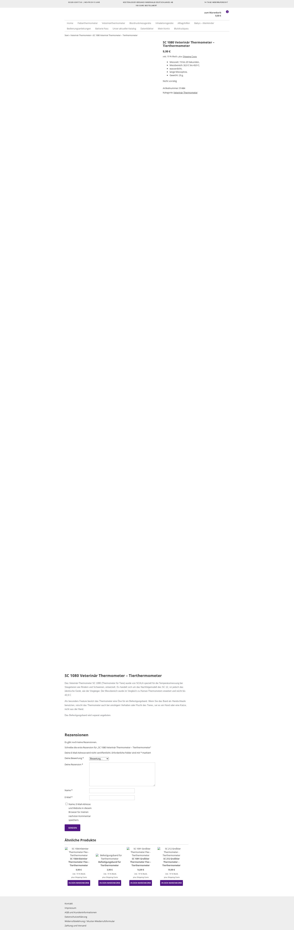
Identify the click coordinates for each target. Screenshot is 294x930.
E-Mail (68, 797)
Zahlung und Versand (75, 925)
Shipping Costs (190, 56)
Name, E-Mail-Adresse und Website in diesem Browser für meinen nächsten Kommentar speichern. (80, 812)
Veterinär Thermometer (81, 35)
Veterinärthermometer (113, 23)
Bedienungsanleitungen (79, 28)
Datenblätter (147, 28)
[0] (226, 15)
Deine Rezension (74, 764)
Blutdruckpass (181, 28)
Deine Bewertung (74, 758)
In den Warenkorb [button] (79, 882)
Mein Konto (164, 28)
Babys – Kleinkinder (204, 23)
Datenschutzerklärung (76, 916)
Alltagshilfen (184, 23)
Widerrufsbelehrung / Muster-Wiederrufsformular (90, 921)
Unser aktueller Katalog (124, 28)
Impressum (70, 907)
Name (68, 790)
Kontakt (69, 903)
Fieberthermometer (88, 23)
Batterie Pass (101, 28)
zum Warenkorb (212, 13)
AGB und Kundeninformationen (81, 912)
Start (67, 35)
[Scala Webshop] (106, 17)
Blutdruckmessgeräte (140, 23)
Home (70, 23)
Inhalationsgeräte (164, 23)
